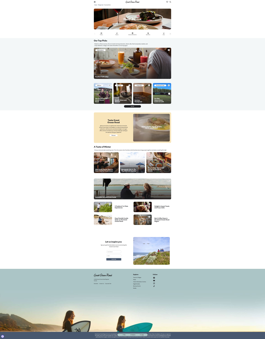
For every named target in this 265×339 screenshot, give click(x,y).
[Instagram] (154, 283)
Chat (142, 335)
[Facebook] (154, 278)
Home (95, 5)
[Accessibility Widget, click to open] (2, 336)
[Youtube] (154, 280)
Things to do (100, 5)
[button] (95, 34)
